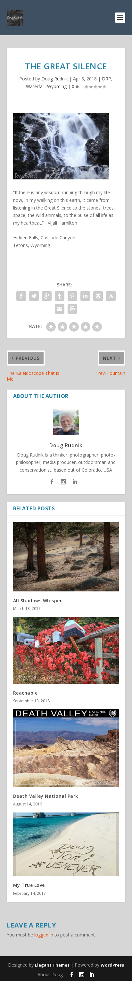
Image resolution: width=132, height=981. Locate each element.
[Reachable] (66, 650)
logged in (43, 935)
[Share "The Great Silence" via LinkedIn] (85, 296)
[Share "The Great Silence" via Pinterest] (72, 296)
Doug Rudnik (54, 79)
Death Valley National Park (45, 796)
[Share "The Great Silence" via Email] (59, 308)
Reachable (25, 693)
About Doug (50, 974)
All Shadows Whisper (37, 601)
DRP (106, 79)
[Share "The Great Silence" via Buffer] (98, 296)
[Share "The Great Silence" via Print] (72, 308)
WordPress (112, 965)
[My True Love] (66, 844)
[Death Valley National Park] (66, 748)
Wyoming (57, 86)
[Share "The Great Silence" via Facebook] (21, 296)
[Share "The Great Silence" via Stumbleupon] (110, 296)
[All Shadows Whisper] (66, 556)
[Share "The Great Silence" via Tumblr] (59, 296)
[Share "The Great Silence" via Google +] (46, 296)
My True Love (29, 885)
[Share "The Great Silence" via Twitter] (34, 296)
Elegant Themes (52, 965)
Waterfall (35, 86)
